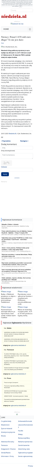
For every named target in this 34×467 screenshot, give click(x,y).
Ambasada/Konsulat (25, 421)
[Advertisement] (17, 200)
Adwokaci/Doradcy (7, 442)
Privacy (30, 466)
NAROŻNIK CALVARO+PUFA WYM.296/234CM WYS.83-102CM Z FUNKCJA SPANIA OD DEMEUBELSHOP (16, 334)
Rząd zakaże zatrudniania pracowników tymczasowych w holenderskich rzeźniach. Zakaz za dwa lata (17, 263)
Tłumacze (4, 445)
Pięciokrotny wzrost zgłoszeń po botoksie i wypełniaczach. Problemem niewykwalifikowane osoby (25, 299)
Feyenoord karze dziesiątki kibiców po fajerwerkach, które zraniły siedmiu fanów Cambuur (8, 313)
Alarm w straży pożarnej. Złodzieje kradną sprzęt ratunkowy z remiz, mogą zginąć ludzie (15, 248)
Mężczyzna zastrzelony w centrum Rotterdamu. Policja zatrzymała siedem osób (17, 255)
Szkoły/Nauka (5, 453)
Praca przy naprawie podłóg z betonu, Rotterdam (14, 386)
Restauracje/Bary (24, 438)
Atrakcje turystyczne (8, 432)
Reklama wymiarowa (25, 442)
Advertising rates (24, 449)
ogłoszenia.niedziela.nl (18, 345)
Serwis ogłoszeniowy (25, 456)
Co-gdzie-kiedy (6, 421)
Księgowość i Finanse (8, 449)
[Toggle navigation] (29, 29)
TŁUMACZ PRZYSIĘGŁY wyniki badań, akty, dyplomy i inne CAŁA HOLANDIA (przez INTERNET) (15, 362)
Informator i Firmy (7, 456)
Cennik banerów (23, 445)
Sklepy (20, 434)
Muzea (3, 436)
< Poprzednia (6, 141)
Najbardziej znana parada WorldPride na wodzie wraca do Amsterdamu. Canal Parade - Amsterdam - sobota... (17, 239)
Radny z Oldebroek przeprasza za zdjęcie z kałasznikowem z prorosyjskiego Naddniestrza (8, 298)
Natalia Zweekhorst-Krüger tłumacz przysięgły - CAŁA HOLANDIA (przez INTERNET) (16, 368)
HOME (6, 29)
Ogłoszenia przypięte (25, 453)
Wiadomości (5, 425)
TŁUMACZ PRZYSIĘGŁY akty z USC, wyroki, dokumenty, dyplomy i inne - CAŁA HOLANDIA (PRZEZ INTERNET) (16, 355)
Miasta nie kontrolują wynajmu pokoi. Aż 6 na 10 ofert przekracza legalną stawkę (25, 312)
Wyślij (5, 174)
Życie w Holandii (6, 429)
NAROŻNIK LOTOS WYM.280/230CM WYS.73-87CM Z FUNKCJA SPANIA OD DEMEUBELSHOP (16, 340)
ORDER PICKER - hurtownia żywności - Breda (16, 396)
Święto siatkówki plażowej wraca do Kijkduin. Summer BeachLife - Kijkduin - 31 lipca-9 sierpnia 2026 (17, 232)
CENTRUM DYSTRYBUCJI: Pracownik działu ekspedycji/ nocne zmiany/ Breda (15, 392)
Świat (2, 43)
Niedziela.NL (13, 134)
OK (20, 6)
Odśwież (4, 167)
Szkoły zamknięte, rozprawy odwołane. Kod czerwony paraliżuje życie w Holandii (16, 278)
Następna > (24, 141)
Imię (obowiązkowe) (8, 151)
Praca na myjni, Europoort (11, 382)
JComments (17, 178)
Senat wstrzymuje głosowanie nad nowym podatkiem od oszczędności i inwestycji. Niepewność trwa (16, 270)
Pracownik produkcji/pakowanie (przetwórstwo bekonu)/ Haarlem (17, 400)
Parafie (20, 431)
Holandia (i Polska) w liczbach (10, 224)
